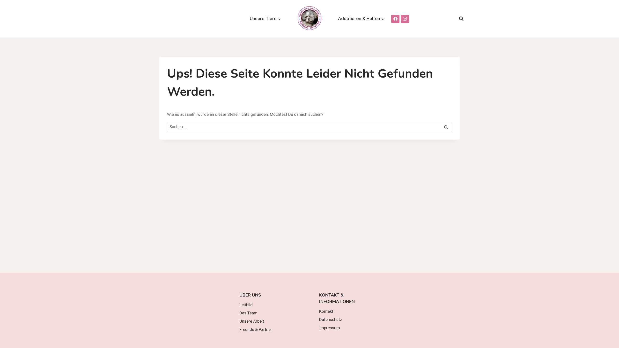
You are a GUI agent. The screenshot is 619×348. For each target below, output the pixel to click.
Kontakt (326, 311)
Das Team (248, 313)
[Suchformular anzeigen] (461, 18)
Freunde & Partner (255, 329)
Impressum (329, 327)
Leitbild (246, 304)
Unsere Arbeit (251, 321)
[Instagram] (405, 19)
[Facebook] (395, 19)
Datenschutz (330, 319)
